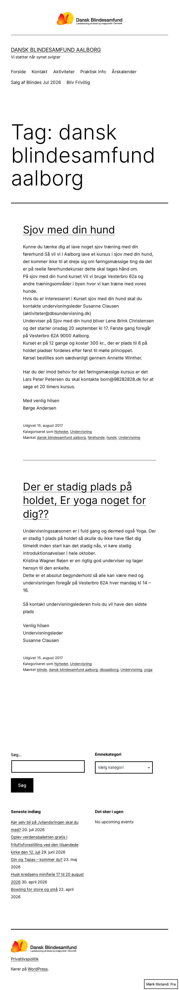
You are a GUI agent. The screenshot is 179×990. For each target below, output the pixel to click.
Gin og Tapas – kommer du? (36, 859)
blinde (42, 669)
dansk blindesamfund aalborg (61, 437)
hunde (112, 437)
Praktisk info (93, 71)
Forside (18, 71)
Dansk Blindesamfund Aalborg (56, 50)
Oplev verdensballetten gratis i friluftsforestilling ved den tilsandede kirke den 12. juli (44, 844)
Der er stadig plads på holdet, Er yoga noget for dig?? (84, 500)
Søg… (16, 754)
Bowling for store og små (34, 889)
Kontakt (39, 71)
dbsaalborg (109, 669)
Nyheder (61, 431)
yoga (148, 669)
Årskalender (124, 71)
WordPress (38, 969)
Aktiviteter (64, 71)
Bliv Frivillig (78, 82)
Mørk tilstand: (157, 984)
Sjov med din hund (69, 229)
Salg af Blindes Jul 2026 (36, 82)
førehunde (96, 437)
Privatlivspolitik (25, 959)
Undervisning (81, 431)
